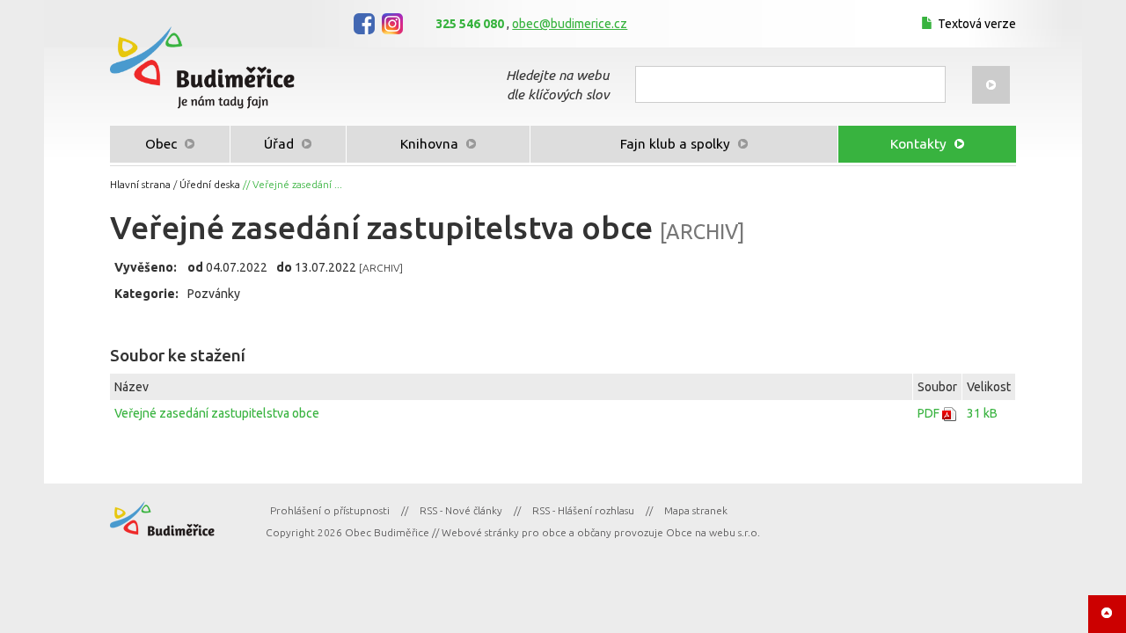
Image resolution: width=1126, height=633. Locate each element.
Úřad (280, 143)
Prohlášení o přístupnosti (330, 510)
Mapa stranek (696, 510)
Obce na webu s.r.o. (713, 532)
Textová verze (977, 24)
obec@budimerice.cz (569, 24)
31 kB (982, 413)
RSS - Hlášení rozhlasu (583, 510)
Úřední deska (209, 184)
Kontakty (920, 143)
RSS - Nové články (461, 510)
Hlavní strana (140, 184)
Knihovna (431, 143)
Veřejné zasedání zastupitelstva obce (216, 413)
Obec (162, 143)
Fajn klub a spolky (677, 143)
